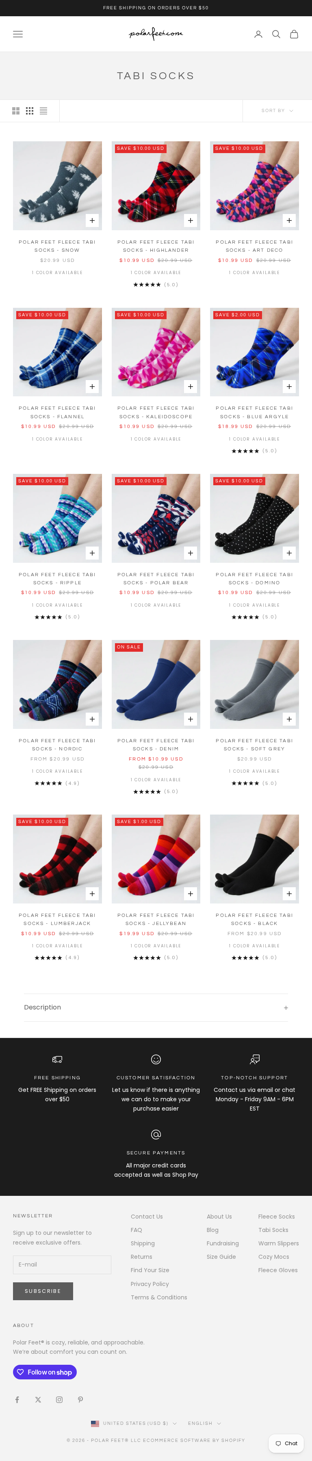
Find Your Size (150, 1270)
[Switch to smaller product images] (29, 111)
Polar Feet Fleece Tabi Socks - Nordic (57, 745)
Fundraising (223, 1243)
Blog (213, 1230)
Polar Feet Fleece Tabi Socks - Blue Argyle (254, 412)
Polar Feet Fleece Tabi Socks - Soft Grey (254, 745)
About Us (219, 1216)
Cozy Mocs (273, 1257)
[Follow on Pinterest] (80, 1400)
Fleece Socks (276, 1216)
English (200, 1423)
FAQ (136, 1230)
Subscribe (43, 1291)
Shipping (143, 1243)
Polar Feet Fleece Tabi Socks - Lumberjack (57, 919)
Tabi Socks (273, 1230)
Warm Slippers (278, 1243)
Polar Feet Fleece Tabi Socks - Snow (57, 246)
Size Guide (221, 1257)
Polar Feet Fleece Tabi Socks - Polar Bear (156, 579)
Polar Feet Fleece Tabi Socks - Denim (156, 745)
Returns (141, 1257)
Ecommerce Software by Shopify (194, 1440)
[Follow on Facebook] (17, 1400)
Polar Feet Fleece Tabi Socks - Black (254, 919)
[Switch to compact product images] (43, 111)
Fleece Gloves (278, 1270)
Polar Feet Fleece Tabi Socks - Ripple (57, 579)
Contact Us (147, 1216)
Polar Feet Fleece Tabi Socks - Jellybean (156, 919)
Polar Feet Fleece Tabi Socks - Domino (254, 579)
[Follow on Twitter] (38, 1400)
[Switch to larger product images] (16, 111)
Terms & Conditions (159, 1297)
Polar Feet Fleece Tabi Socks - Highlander (156, 246)
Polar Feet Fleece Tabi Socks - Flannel (57, 412)
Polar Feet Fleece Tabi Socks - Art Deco (254, 246)
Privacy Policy (150, 1284)
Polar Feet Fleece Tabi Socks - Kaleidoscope (156, 412)
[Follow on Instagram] (59, 1400)
